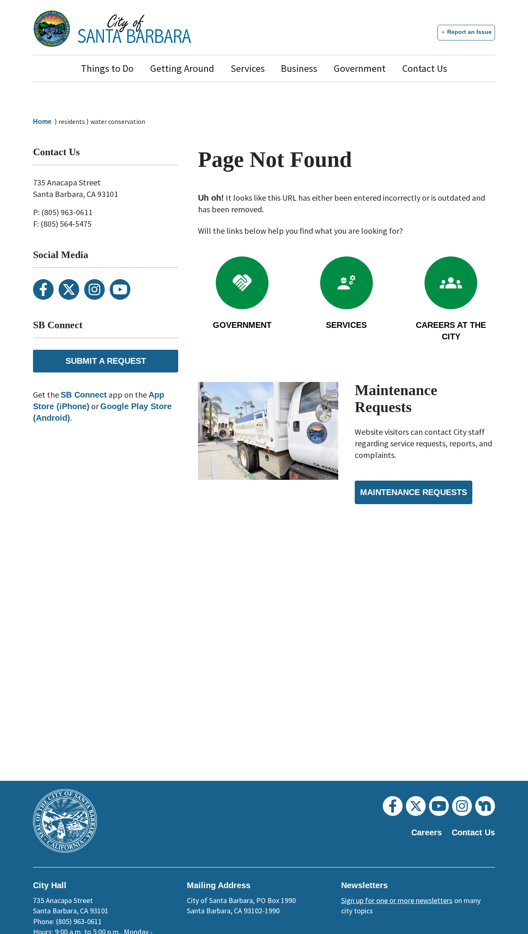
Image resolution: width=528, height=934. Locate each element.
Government (360, 68)
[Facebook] (43, 289)
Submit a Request (106, 360)
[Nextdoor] (485, 806)
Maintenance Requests (413, 492)
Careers (426, 832)
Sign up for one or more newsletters (397, 900)
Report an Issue (469, 31)
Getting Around (182, 68)
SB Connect (84, 394)
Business (299, 68)
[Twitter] (69, 289)
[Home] (134, 28)
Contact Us (424, 68)
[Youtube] (120, 289)
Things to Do (107, 68)
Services (248, 68)
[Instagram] (94, 289)
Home (42, 121)
